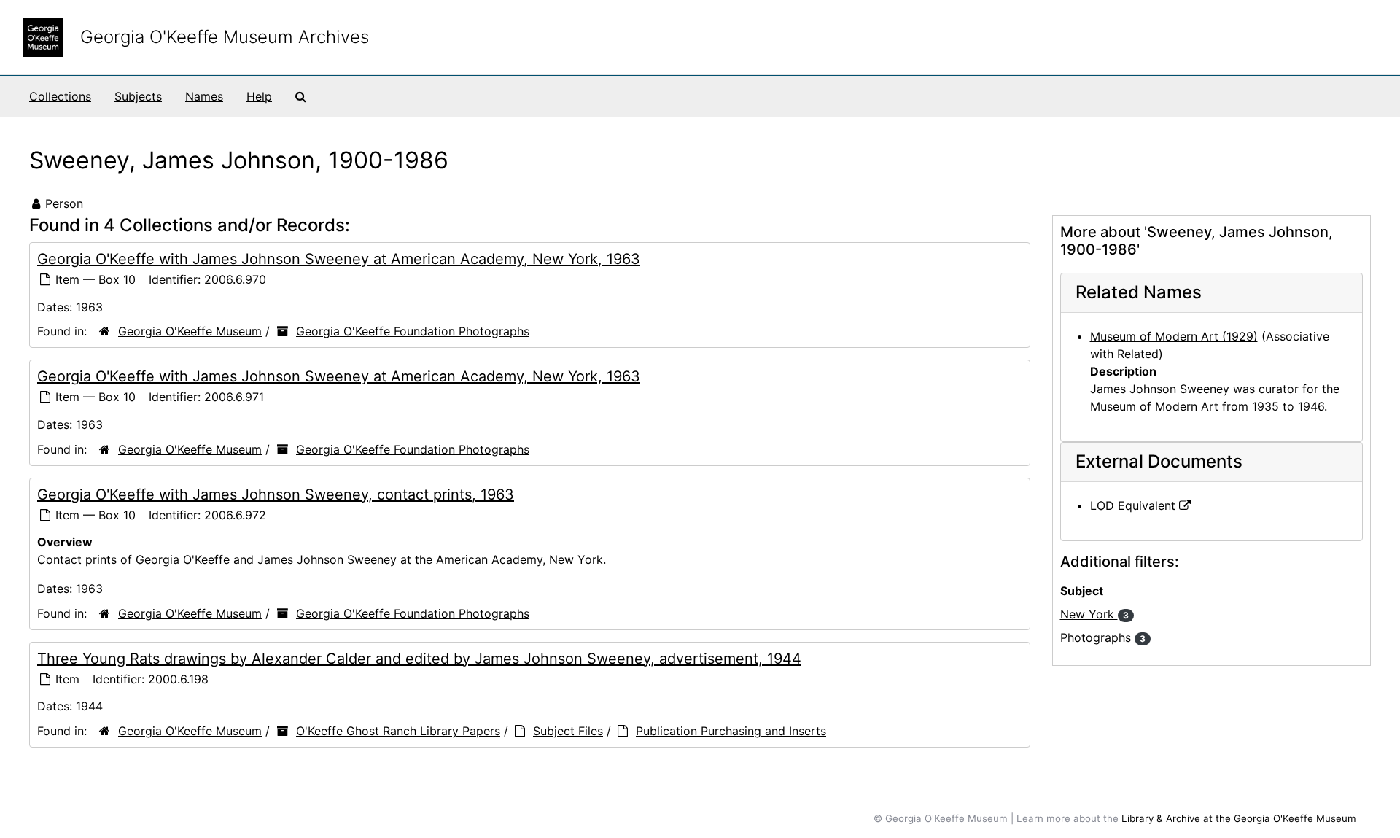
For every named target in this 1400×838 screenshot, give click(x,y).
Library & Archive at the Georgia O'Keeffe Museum (1238, 818)
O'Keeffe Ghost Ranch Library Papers (398, 730)
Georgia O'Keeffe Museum (190, 331)
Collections (60, 96)
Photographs (1103, 637)
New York (1094, 614)
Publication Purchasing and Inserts (731, 730)
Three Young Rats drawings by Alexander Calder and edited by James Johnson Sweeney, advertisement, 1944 (419, 658)
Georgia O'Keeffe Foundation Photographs (412, 331)
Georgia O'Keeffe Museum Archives (224, 36)
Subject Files (568, 730)
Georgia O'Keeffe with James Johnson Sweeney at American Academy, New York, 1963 (338, 259)
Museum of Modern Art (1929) (1174, 336)
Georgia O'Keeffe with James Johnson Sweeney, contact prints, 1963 (275, 494)
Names (204, 96)
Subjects (138, 96)
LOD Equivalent (1134, 505)
